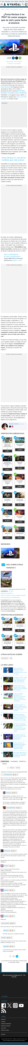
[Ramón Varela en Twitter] (10, 426)
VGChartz (3, 1034)
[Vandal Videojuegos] (14, 4)
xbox (11, 658)
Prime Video (7, 1)
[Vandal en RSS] (3, 1010)
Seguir (3, 564)
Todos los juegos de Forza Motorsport (10, 597)
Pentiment (4, 93)
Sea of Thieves (20, 93)
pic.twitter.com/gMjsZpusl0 (12, 256)
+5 (16, 792)
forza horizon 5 (4, 658)
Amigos (4, 763)
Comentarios (5, 761)
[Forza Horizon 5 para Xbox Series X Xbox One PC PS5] (6, 579)
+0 (15, 850)
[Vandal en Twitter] (9, 1005)
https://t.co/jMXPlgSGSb (11, 254)
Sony (3, 1)
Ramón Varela (9, 61)
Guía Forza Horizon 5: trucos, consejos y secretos (13, 595)
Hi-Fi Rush (21, 91)
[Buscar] (22, 4)
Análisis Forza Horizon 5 (7, 593)
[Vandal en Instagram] (15, 1005)
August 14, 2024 (17, 260)
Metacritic (16, 1)
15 (13, 956)
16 (17, 956)
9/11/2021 (10, 591)
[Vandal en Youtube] (21, 1005)
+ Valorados (14, 761)
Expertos (22, 761)
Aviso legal (3, 1027)
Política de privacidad (5, 1025)
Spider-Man (21, 1)
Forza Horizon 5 (6, 87)
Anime (12, 1)
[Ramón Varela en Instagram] (12, 426)
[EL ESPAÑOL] (26, 4)
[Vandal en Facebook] (3, 1005)
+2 (20, 807)
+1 (17, 774)
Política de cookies (5, 1030)
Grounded (11, 93)
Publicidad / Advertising (6, 1023)
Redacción (3, 1019)
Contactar (3, 1021)
